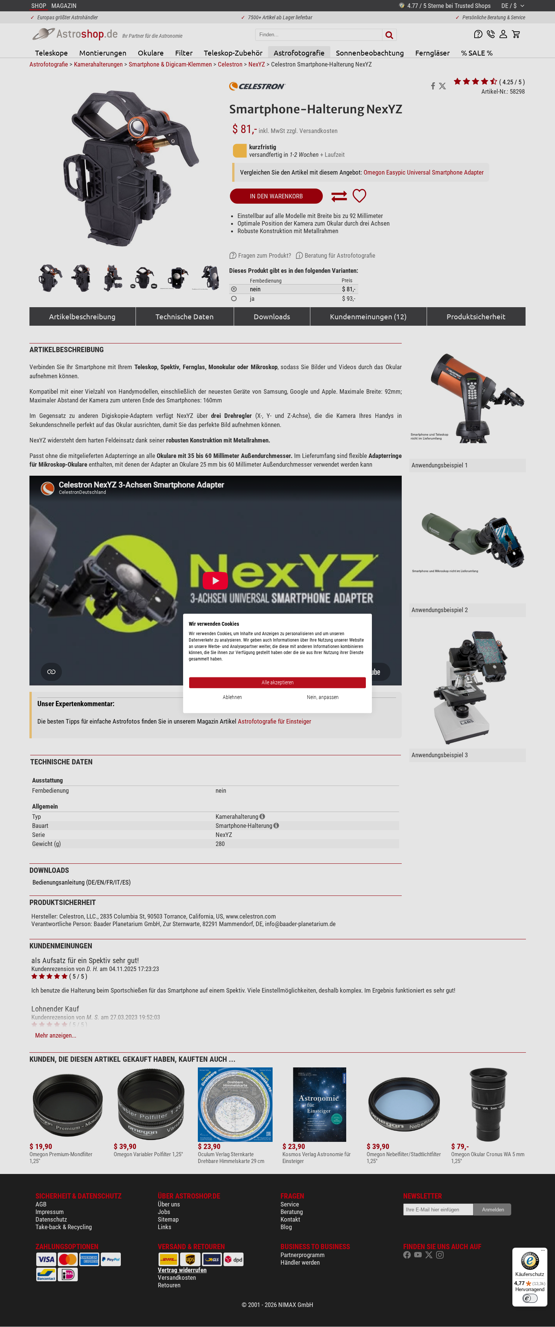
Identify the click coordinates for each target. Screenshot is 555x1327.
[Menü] (542, 1252)
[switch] (530, 1298)
